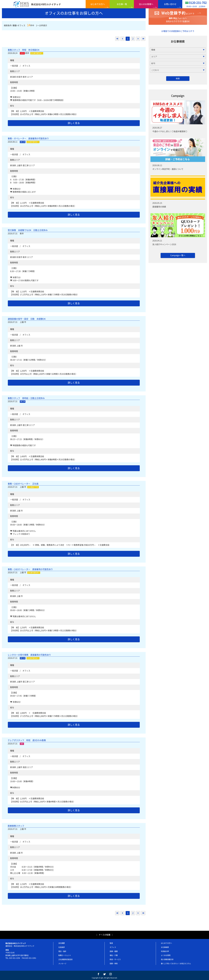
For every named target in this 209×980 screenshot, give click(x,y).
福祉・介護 (114, 955)
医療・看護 (114, 951)
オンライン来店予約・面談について (167, 169)
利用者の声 (165, 951)
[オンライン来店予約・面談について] (177, 150)
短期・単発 (114, 963)
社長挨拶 (61, 947)
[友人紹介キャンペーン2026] (177, 225)
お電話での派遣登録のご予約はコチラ (177, 31)
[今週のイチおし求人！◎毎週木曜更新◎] (177, 112)
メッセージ (62, 963)
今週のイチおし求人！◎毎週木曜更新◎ (169, 131)
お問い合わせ (170, 4)
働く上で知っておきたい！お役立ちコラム (176, 963)
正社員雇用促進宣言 (65, 959)
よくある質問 (165, 955)
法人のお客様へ (146, 4)
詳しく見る (74, 123)
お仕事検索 (165, 947)
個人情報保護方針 (167, 959)
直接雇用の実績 (159, 207)
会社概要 (61, 943)
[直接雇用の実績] (177, 188)
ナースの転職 (104, 935)
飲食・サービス (115, 959)
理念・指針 (62, 951)
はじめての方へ (97, 4)
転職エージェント (64, 955)
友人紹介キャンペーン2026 (164, 244)
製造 (111, 943)
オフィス (113, 947)
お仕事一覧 (122, 4)
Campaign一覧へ (177, 255)
